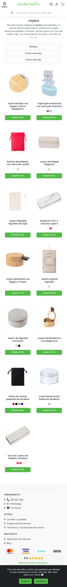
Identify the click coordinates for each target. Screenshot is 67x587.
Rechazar (41, 581)
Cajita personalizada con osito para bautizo (49, 105)
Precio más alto (33, 59)
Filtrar (35, 46)
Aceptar (25, 581)
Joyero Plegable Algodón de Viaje (17, 222)
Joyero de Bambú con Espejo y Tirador (18, 280)
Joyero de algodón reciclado (17, 339)
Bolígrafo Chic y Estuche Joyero (49, 222)
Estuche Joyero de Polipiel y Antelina (18, 457)
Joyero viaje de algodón (49, 280)
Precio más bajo (33, 53)
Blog (9, 543)
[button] (12, 13)
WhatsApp (15, 503)
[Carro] (63, 4)
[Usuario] (57, 4)
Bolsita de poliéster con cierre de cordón (17, 163)
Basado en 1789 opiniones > (33, 562)
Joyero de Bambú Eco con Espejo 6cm (49, 339)
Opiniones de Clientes (19, 539)
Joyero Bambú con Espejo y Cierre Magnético (17, 106)
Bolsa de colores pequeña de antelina (17, 398)
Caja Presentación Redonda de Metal (49, 398)
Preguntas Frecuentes (19, 523)
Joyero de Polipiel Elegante (49, 163)
